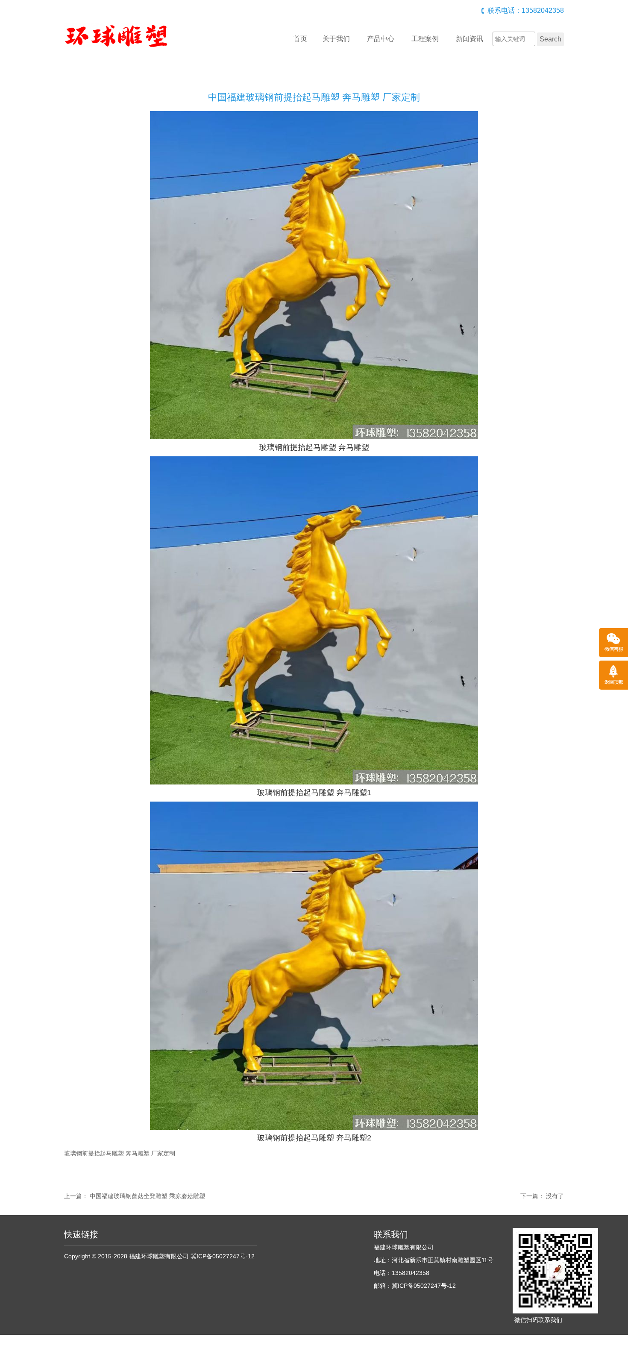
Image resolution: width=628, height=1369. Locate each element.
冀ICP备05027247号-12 (223, 1256)
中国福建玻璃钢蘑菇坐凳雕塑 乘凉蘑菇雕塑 (147, 1196)
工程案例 (425, 38)
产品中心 (380, 38)
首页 (300, 38)
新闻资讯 (469, 38)
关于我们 (336, 38)
